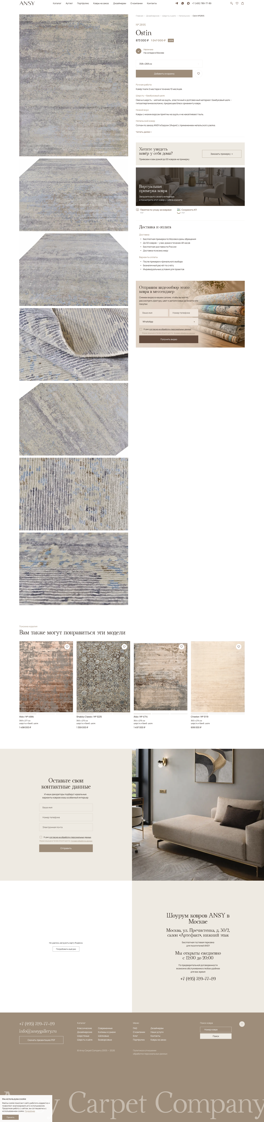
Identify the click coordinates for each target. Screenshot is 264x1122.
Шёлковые (103, 1035)
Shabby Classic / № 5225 (89, 716)
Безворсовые (105, 1039)
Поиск (216, 1036)
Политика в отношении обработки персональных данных (150, 1052)
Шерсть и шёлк (85, 1039)
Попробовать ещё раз (66, 949)
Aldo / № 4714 (141, 716)
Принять (10, 1117)
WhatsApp (148, 321)
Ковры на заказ (101, 3)
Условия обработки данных (184, 333)
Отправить (66, 848)
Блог (135, 1035)
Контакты (152, 3)
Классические (84, 1028)
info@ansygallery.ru (38, 1030)
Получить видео (168, 339)
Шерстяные (83, 1035)
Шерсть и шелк (169, 15)
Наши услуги (157, 1032)
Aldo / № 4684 (26, 716)
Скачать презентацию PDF (41, 1040)
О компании (136, 3)
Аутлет (69, 3)
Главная (140, 15)
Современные (105, 1028)
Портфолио (83, 3)
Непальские (184, 15)
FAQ (135, 1028)
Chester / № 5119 (199, 716)
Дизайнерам (119, 3)
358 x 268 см (145, 63)
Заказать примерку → (222, 153)
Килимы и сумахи (107, 1032)
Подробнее (30, 1111)
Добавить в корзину (164, 73)
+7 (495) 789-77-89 (201, 3)
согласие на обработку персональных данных (170, 329)
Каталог (57, 3)
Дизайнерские (153, 15)
